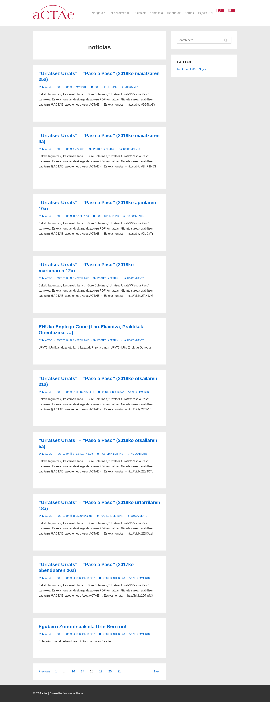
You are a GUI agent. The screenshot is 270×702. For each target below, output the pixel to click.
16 (73, 671)
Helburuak (174, 13)
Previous (44, 671)
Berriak (189, 13)
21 (119, 671)
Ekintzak (140, 13)
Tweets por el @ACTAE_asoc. (193, 69)
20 (110, 671)
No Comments (133, 87)
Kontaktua (156, 13)
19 (100, 671)
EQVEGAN (205, 13)
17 (82, 671)
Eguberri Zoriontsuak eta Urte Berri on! (83, 626)
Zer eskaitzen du (119, 13)
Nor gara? (98, 13)
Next (157, 671)
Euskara (220, 11)
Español (231, 11)
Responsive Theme (73, 693)
